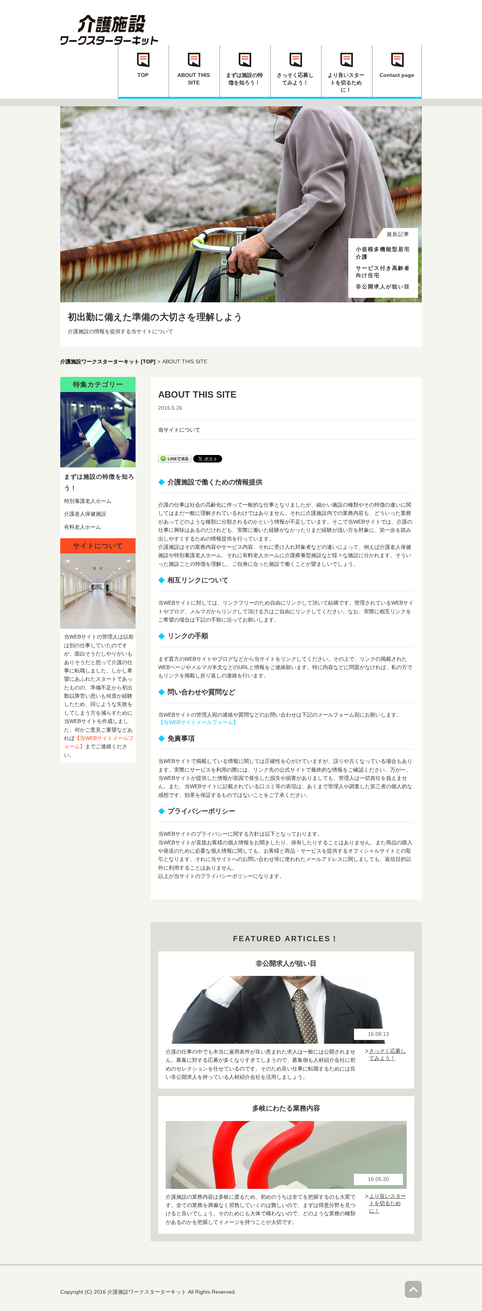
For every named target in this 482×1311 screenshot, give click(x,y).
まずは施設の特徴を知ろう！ (244, 79)
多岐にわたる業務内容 (286, 1108)
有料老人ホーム (82, 527)
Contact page (397, 75)
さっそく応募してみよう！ (295, 79)
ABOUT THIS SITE (193, 79)
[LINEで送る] (174, 459)
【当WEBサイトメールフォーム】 (198, 722)
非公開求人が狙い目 (383, 286)
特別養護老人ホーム (87, 501)
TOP (142, 75)
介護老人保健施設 (85, 514)
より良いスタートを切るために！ (346, 82)
